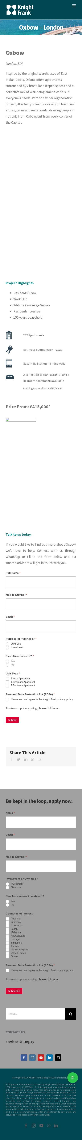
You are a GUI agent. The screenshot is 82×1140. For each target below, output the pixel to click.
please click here (48, 708)
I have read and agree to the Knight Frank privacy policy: (42, 699)
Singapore (16, 942)
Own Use (15, 644)
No (12, 664)
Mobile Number (16, 594)
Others (14, 956)
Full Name (13, 572)
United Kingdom (19, 949)
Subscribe (14, 990)
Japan (14, 929)
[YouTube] (41, 1057)
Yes (12, 661)
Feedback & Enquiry (20, 1041)
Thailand (15, 946)
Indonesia (16, 925)
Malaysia (15, 932)
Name (10, 812)
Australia (15, 918)
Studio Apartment (20, 678)
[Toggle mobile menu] (74, 6)
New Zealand (17, 936)
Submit (12, 719)
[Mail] (58, 1057)
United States (18, 953)
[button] (72, 1077)
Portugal (15, 939)
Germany (15, 922)
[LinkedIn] (49, 1057)
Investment (16, 647)
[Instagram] (32, 1057)
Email (10, 616)
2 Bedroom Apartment (22, 685)
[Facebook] (24, 1057)
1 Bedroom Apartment (22, 682)
